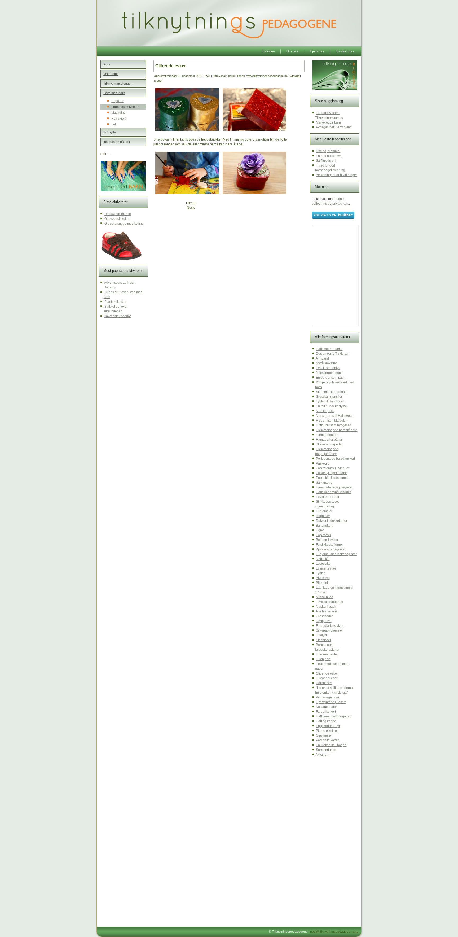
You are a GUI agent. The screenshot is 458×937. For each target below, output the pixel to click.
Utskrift (295, 75)
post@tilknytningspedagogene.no (334, 932)
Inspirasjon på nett (116, 142)
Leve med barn (114, 93)
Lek (114, 124)
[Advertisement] (194, 251)
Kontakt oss (345, 51)
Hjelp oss (317, 51)
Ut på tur (117, 101)
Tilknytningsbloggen (118, 83)
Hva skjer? (119, 118)
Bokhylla (109, 132)
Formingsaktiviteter (125, 107)
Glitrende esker (170, 66)
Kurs (106, 64)
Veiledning (111, 74)
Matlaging (118, 113)
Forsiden (268, 51)
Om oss (292, 51)
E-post (158, 80)
